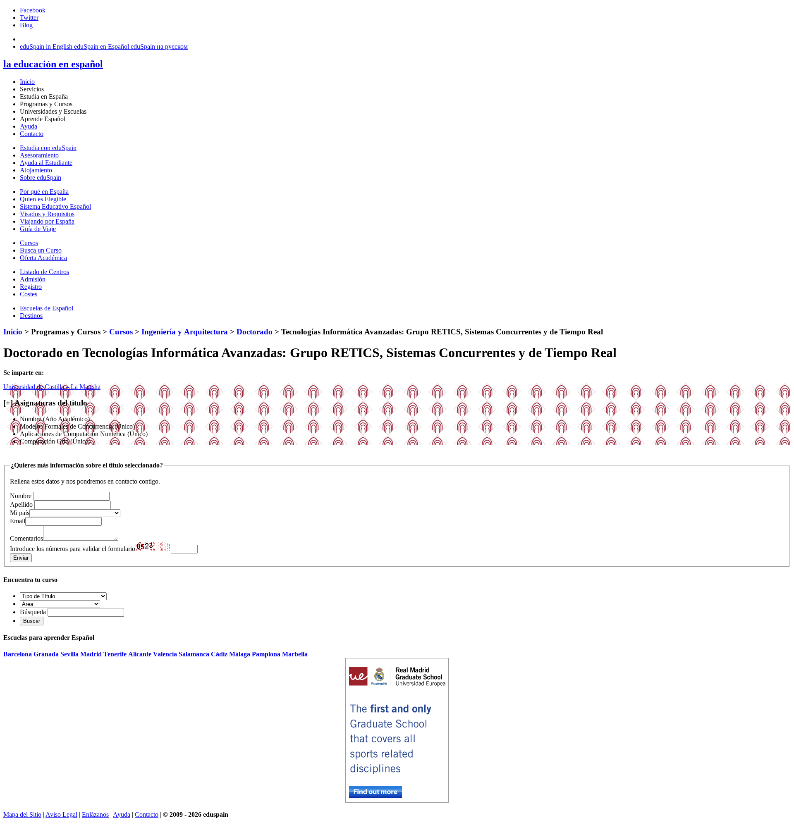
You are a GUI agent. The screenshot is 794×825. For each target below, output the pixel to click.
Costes (28, 294)
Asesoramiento (39, 155)
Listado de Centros (44, 271)
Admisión (32, 279)
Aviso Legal (61, 814)
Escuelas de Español (46, 308)
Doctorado (255, 331)
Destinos (31, 315)
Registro (31, 286)
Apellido (21, 504)
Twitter (29, 17)
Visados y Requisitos (47, 213)
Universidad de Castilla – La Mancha (51, 386)
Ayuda (28, 126)
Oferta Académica (43, 257)
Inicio (27, 81)
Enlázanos (95, 814)
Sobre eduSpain (40, 177)
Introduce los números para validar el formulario (72, 548)
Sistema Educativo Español (55, 206)
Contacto (31, 133)
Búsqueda (33, 611)
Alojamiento (36, 170)
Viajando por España (47, 221)
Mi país (19, 512)
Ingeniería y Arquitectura (184, 331)
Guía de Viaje (38, 228)
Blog (26, 25)
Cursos (29, 242)
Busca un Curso (41, 250)
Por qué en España (44, 191)
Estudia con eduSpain (48, 147)
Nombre (20, 495)
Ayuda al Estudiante (46, 162)
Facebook (32, 10)
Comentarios (26, 538)
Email (17, 521)
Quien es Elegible (43, 199)
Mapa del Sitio (22, 814)
